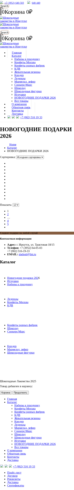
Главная (12, 398)
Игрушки (20, 94)
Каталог (17, 55)
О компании (14, 450)
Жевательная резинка (27, 71)
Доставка (17, 113)
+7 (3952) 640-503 (14, 3)
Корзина (5, 392)
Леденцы (20, 78)
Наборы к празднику (27, 59)
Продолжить (20, 392)
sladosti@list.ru (27, 254)
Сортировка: (8, 157)
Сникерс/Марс (23, 84)
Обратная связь (16, 453)
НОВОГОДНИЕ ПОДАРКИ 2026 (35, 97)
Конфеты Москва (25, 62)
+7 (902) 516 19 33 (31, 117)
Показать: (6, 204)
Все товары (21, 447)
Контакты (13, 456)
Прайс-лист (14, 472)
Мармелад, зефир (24, 81)
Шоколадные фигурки (28, 91)
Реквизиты (13, 479)
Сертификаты (15, 485)
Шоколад (20, 88)
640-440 (36, 3)
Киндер (19, 75)
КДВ (17, 68)
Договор (12, 475)
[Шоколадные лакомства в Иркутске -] (13, 46)
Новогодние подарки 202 (22, 277)
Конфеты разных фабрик (29, 65)
